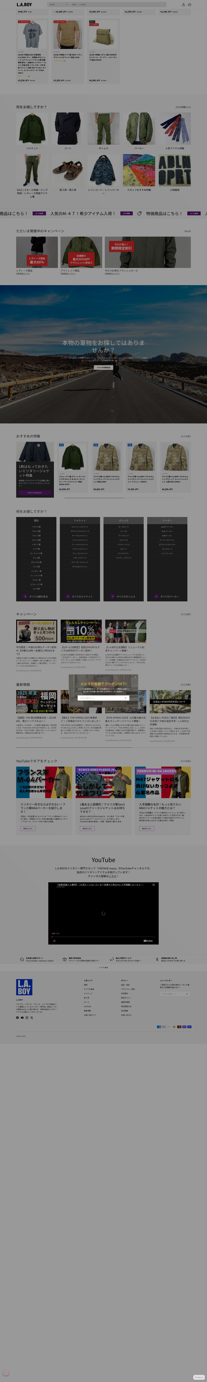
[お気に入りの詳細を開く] (6, 1373)
